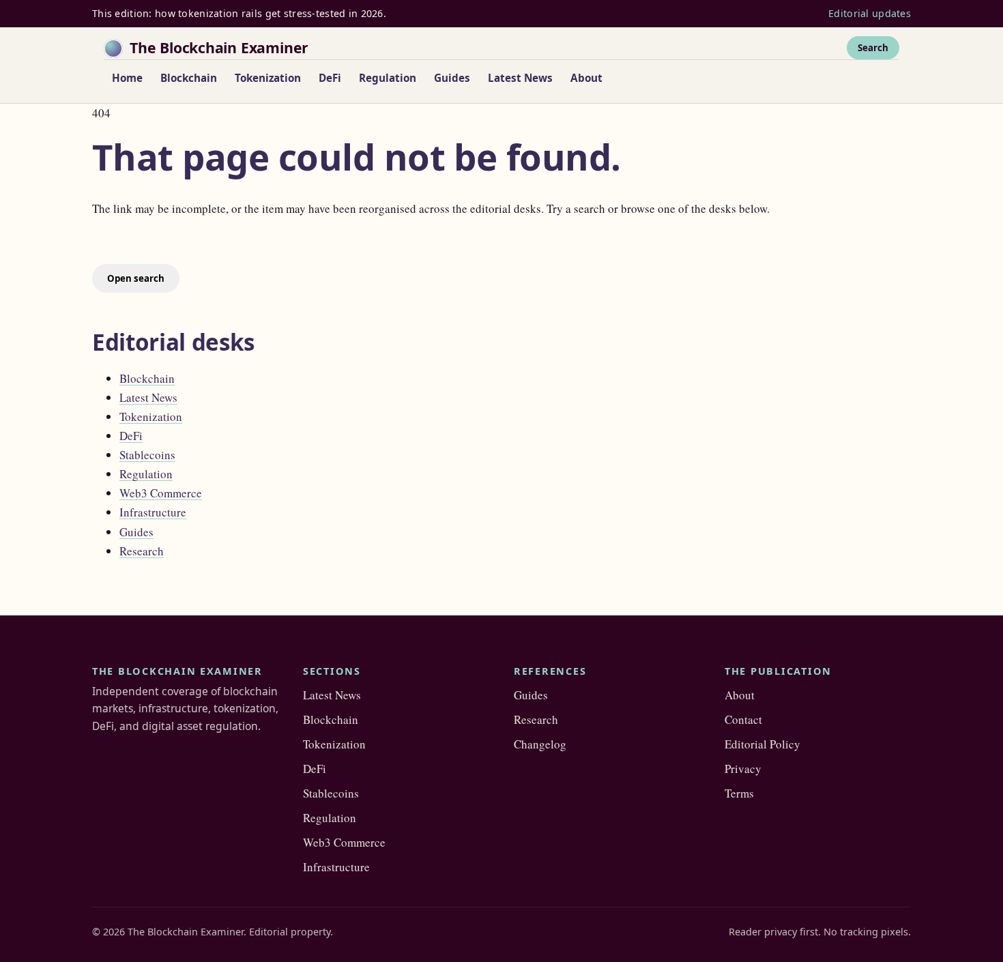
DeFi (330, 78)
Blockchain (188, 78)
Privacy (743, 768)
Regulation (387, 78)
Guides (452, 78)
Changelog (540, 744)
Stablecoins (147, 455)
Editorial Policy (762, 744)
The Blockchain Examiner (219, 47)
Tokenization (268, 78)
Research (141, 551)
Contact (743, 719)
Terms (739, 793)
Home (127, 78)
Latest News (520, 78)
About (586, 78)
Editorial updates (869, 13)
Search (873, 47)
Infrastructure (152, 512)
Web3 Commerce (160, 493)
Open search (135, 278)
